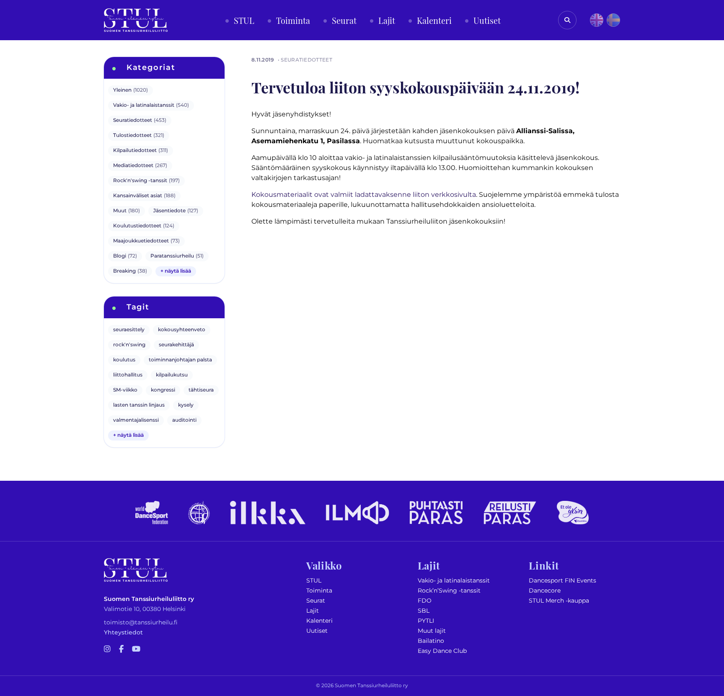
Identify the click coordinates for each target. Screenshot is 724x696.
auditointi (184, 420)
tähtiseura (201, 390)
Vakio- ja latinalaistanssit (454, 580)
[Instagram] (107, 649)
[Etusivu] (136, 20)
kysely (186, 405)
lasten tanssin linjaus (139, 405)
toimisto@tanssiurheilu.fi (141, 622)
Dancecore (545, 590)
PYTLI (426, 621)
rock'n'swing (129, 345)
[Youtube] (136, 649)
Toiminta (319, 590)
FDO (425, 601)
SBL (423, 611)
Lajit (312, 611)
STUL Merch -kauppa (559, 601)
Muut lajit (432, 631)
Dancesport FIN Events (562, 580)
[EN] (596, 20)
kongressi (163, 390)
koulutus (124, 360)
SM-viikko (125, 390)
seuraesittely (129, 330)
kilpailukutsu (172, 375)
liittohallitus (127, 375)
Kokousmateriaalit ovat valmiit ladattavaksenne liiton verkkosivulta (363, 194)
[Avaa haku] (567, 20)
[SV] (613, 20)
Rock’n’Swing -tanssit (449, 590)
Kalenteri (319, 621)
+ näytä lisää (175, 271)
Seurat (315, 601)
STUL (313, 580)
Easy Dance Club (442, 651)
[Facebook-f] (121, 649)
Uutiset (317, 631)
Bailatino (431, 641)
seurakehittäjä (176, 345)
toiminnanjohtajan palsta (180, 360)
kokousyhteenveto (181, 330)
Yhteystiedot (123, 632)
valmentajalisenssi (136, 420)
